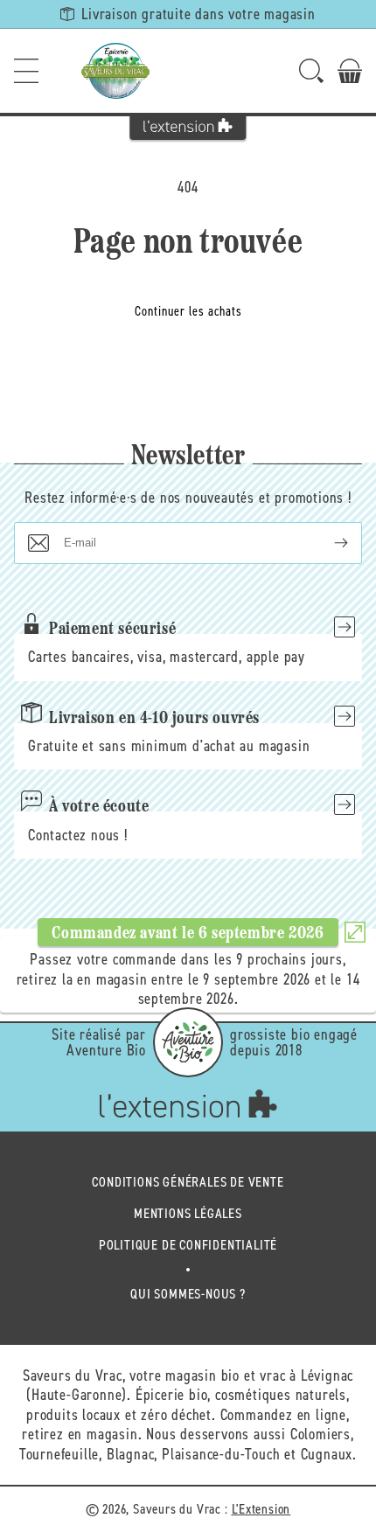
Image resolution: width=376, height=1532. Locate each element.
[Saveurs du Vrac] (115, 71)
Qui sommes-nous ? (188, 1294)
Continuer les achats (188, 311)
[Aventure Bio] (188, 1042)
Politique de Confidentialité (188, 1245)
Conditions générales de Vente (187, 1182)
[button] (26, 71)
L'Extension (261, 1509)
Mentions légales (188, 1213)
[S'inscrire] (327, 543)
